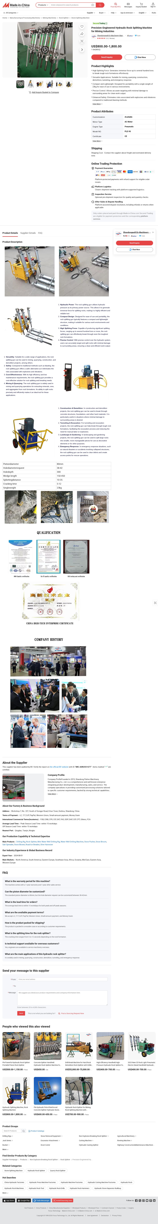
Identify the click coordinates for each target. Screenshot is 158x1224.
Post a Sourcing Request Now (71, 1013)
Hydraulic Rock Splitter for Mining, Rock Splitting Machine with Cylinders (78, 1110)
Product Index (121, 1208)
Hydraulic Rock (126, 1182)
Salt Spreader (7, 844)
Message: (12, 992)
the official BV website (59, 767)
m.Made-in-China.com (85, 1211)
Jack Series (6, 1140)
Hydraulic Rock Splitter (36, 1170)
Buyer (101, 13)
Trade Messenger (41, 1200)
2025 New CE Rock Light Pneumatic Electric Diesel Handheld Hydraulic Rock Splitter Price (141, 1065)
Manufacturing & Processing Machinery (25, 18)
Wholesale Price (93, 1208)
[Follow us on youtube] (147, 1200)
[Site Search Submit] (100, 5)
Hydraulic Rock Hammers (79, 1188)
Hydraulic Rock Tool (36, 1188)
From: (14, 979)
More (4, 1193)
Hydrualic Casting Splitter (88, 1145)
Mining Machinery (49, 18)
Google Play (24, 1200)
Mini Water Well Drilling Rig (49, 841)
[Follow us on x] (140, 1200)
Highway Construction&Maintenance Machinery (135, 1145)
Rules (154, 13)
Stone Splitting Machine (80, 18)
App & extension (126, 13)
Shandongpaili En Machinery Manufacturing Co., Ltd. (111, 35)
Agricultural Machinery (126, 1136)
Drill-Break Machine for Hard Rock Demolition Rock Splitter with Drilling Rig (79, 1065)
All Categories (11, 13)
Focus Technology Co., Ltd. (62, 1215)
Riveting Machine (123, 1140)
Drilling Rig (20, 841)
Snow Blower (19, 844)
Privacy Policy (116, 1215)
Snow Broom (101, 841)
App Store (9, 1200)
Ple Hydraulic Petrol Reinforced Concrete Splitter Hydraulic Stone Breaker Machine (46, 1110)
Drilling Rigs (6, 1136)
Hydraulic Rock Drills (57, 1188)
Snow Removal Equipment (51, 1136)
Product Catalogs (37, 1131)
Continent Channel (107, 1208)
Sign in (153, 6)
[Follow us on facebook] (136, 1200)
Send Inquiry (106, 57)
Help (112, 13)
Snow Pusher (89, 841)
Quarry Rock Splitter (57, 1170)
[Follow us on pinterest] (150, 1200)
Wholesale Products (79, 1208)
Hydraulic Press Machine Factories (42, 1182)
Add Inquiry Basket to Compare (45, 92)
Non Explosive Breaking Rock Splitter (93, 1136)
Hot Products (28, 1208)
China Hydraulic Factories (14, 1182)
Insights (131, 1208)
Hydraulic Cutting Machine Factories (102, 1182)
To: (15, 986)
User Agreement (92, 1215)
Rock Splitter (64, 18)
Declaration (105, 1215)
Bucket (5, 1145)
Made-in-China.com (68, 1211)
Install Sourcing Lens (64, 1200)
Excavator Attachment (49, 1140)
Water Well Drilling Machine (72, 841)
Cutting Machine (85, 1140)
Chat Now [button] (141, 57)
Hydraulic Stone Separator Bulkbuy (107, 1188)
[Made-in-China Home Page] (15, 5)
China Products (41, 1208)
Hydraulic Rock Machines (14, 1188)
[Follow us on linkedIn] (154, 1200)
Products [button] (42, 5)
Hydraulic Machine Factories (72, 1182)
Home (4, 18)
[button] (92, 5)
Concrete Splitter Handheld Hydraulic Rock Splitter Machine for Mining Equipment (47, 1065)
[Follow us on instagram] (143, 1200)
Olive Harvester (46, 844)
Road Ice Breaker (33, 844)
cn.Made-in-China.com (102, 1211)
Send (21, 1013)
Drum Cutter (45, 1145)
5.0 (126, 236)
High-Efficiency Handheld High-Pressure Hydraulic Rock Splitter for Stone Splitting (110, 1065)
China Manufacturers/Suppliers (59, 1208)
